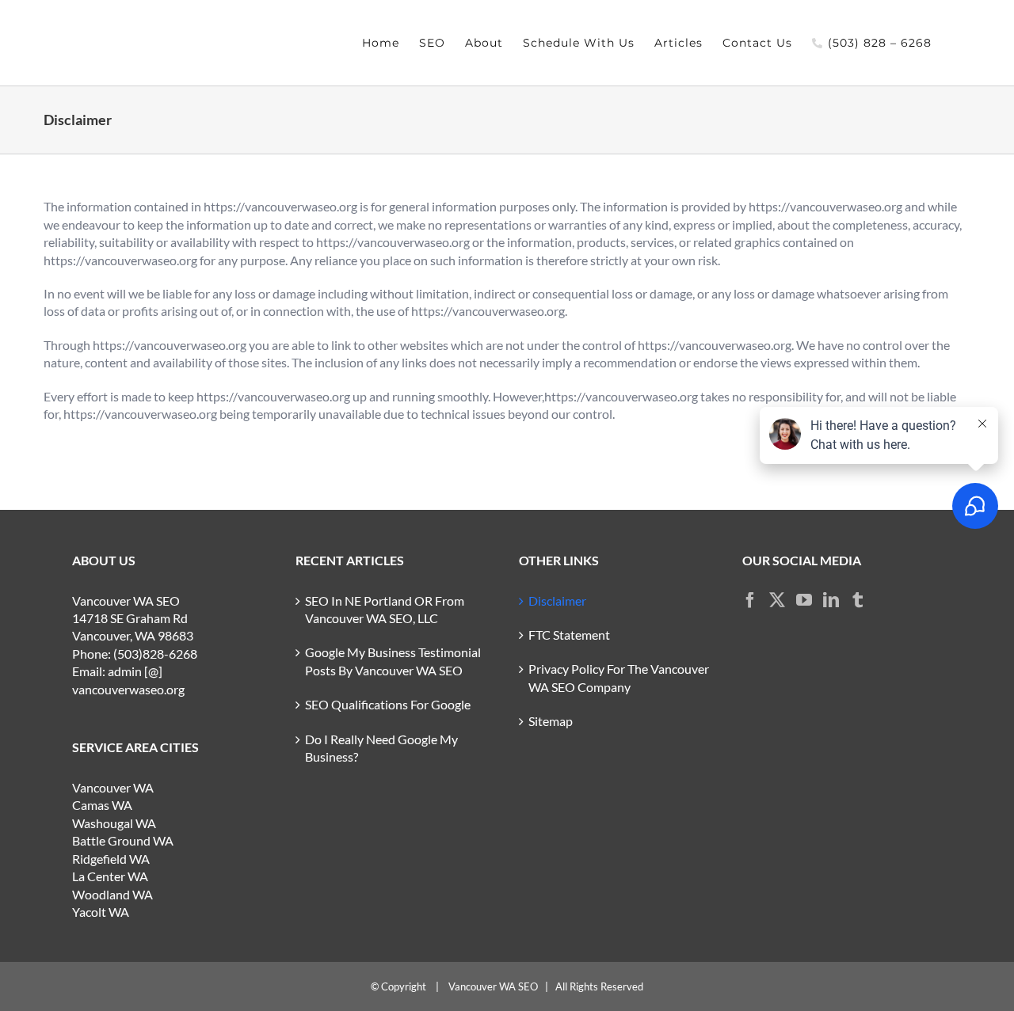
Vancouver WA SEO (493, 986)
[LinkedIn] (831, 600)
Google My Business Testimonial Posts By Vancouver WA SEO (393, 660)
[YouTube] (804, 600)
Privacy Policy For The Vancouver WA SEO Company (618, 677)
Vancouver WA (113, 787)
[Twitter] (777, 600)
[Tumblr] (858, 600)
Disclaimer (557, 600)
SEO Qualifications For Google (388, 704)
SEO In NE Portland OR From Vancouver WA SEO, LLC (384, 609)
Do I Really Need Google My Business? (381, 748)
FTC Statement (569, 634)
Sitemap (550, 720)
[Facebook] (750, 600)
